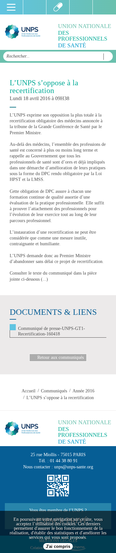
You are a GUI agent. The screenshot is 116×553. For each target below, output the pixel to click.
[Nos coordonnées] (58, 486)
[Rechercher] (106, 56)
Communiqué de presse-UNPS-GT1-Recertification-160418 (51, 331)
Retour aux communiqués (60, 357)
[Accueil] (34, 7)
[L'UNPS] (58, 7)
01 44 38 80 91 (64, 460)
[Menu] (11, 7)
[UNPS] (22, 32)
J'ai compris (58, 546)
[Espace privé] (104, 7)
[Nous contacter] (81, 7)
